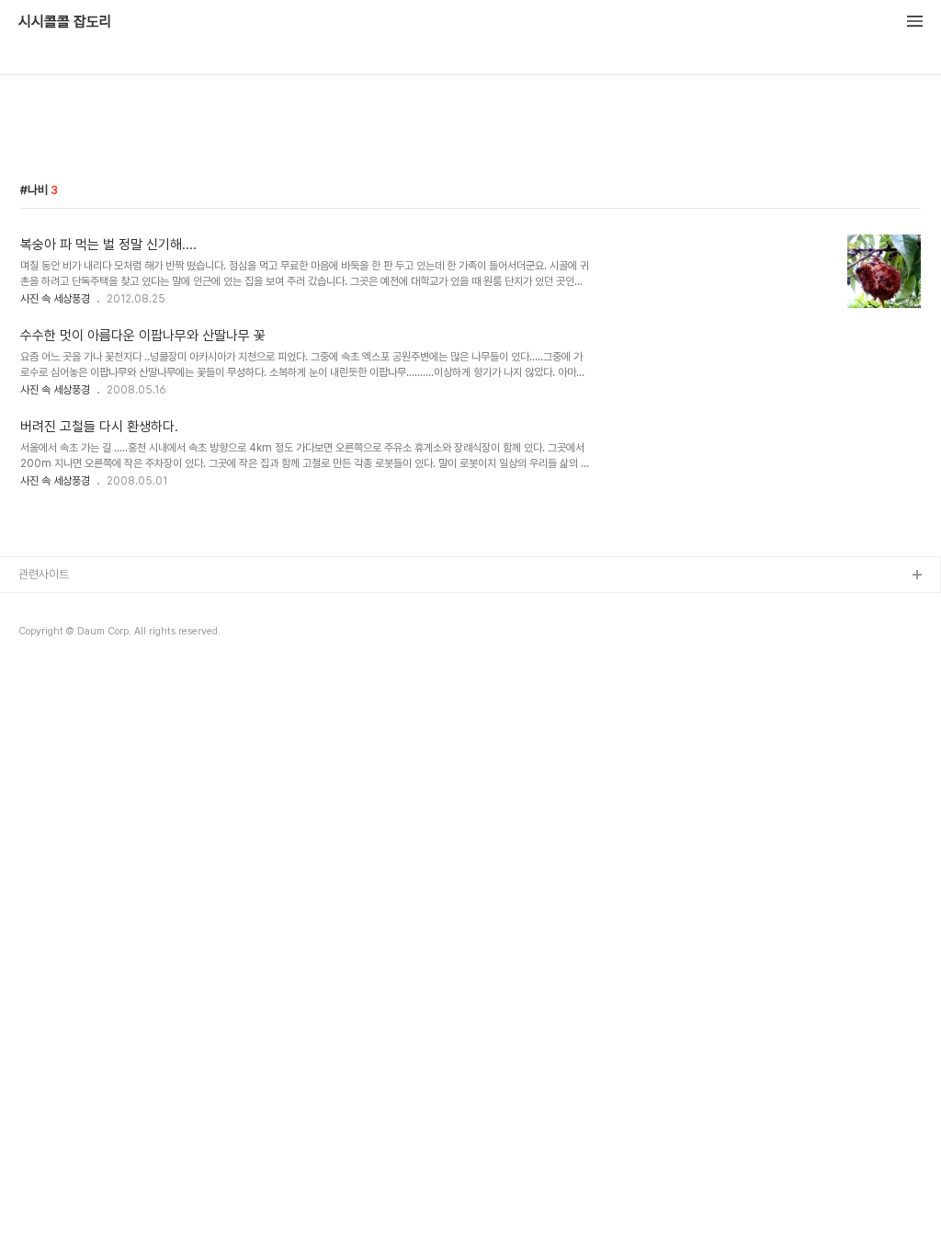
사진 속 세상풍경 (55, 298)
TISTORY (44, 605)
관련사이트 (43, 574)
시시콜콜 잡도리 (65, 22)
